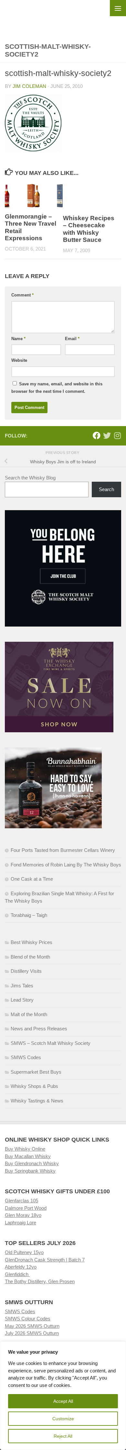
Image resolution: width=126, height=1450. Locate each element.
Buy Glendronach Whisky (32, 1163)
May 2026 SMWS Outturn (32, 1326)
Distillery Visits (26, 971)
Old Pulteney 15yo (24, 1252)
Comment (22, 295)
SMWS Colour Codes (27, 1318)
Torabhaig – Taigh (29, 915)
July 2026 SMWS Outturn (32, 1333)
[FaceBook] (96, 435)
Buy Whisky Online (25, 1149)
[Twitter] (107, 435)
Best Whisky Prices (31, 942)
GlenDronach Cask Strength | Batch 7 (45, 1259)
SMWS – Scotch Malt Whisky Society (50, 1043)
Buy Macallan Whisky (28, 1156)
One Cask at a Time (32, 879)
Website (19, 360)
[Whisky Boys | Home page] (63, 16)
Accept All (63, 1401)
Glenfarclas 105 (21, 1200)
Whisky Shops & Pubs (34, 1086)
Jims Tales (22, 985)
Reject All (63, 1436)
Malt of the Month (29, 1014)
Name (18, 338)
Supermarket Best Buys (36, 1072)
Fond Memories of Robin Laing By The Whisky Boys (66, 864)
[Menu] (118, 8)
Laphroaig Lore (20, 1222)
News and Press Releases (39, 1028)
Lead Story (22, 1000)
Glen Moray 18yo (23, 1215)
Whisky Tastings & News (37, 1100)
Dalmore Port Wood (26, 1208)
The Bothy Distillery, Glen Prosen (40, 1281)
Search (106, 489)
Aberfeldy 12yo (21, 1267)
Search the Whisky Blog (30, 477)
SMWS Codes (26, 1057)
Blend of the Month (30, 957)
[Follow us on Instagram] (117, 435)
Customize (63, 1418)
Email (72, 338)
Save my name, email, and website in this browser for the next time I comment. (56, 387)
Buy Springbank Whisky (30, 1171)
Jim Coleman (29, 86)
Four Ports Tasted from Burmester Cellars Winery (63, 850)
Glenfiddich (17, 1274)
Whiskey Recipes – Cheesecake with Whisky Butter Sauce (88, 229)
